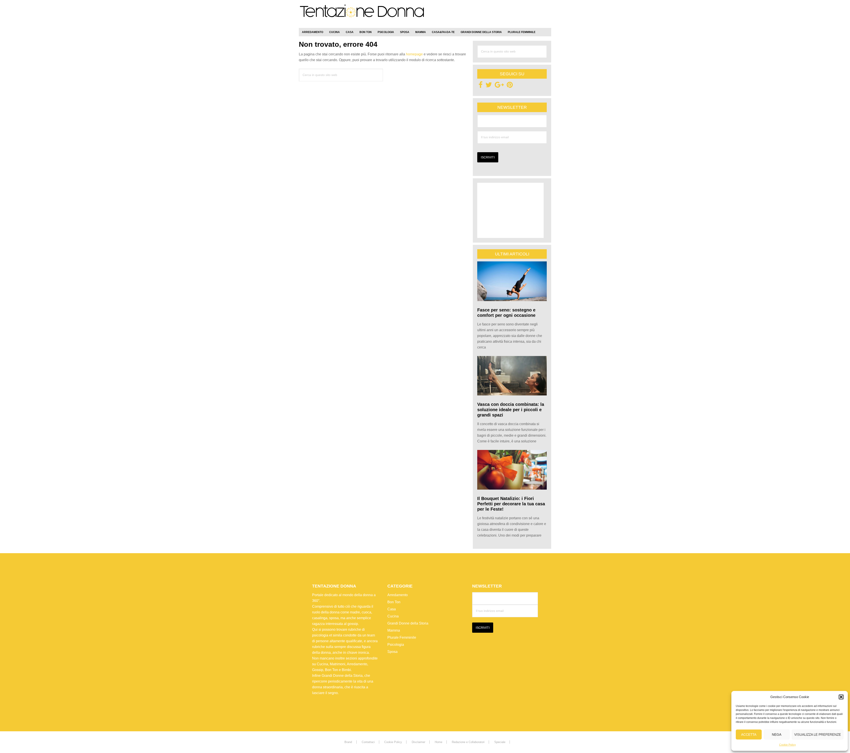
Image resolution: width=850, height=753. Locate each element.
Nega (776, 734)
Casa (391, 609)
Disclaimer (418, 742)
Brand (348, 742)
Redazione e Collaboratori (468, 742)
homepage (414, 54)
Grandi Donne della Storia (407, 623)
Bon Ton (393, 602)
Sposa (392, 652)
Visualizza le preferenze (817, 734)
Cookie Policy (787, 744)
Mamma (393, 630)
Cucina (393, 616)
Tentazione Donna (362, 14)
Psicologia (395, 644)
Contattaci (368, 742)
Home (438, 742)
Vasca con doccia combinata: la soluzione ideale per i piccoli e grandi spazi (510, 409)
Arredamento (397, 595)
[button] (841, 697)
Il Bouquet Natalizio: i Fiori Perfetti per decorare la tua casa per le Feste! (511, 504)
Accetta (748, 734)
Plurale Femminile (401, 637)
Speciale (499, 742)
